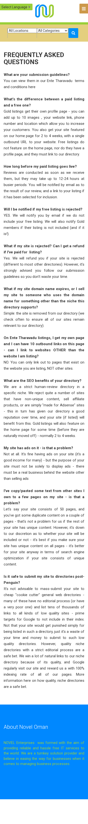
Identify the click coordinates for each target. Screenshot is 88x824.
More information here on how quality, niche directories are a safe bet (44, 680)
